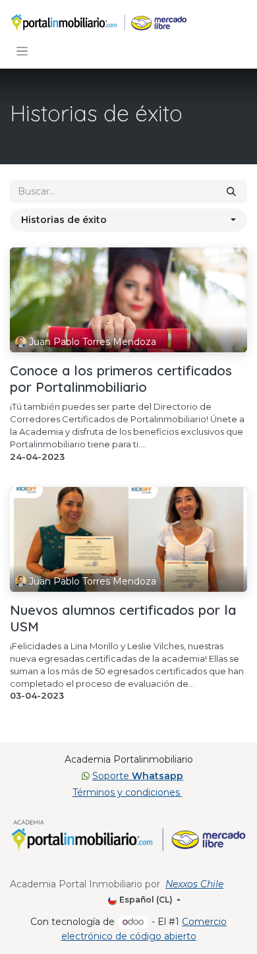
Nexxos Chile (194, 884)
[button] (128, 220)
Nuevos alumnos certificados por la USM (123, 618)
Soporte (137, 776)
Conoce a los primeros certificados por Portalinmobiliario (121, 379)
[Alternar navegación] (22, 50)
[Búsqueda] (231, 191)
